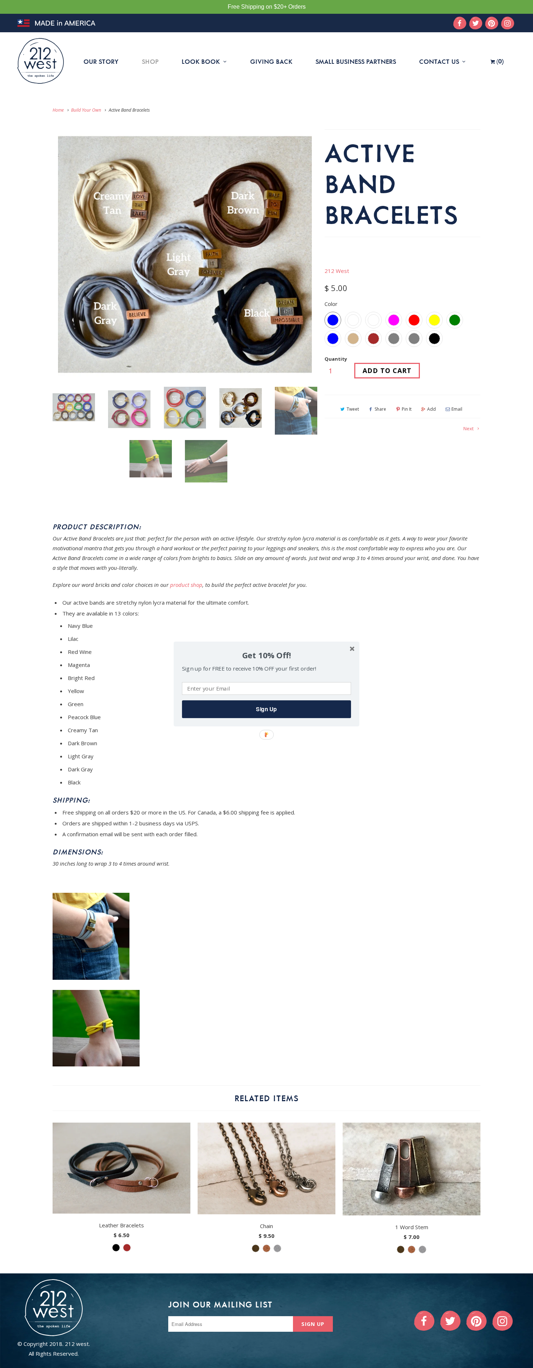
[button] (266, 655)
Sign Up (266, 709)
